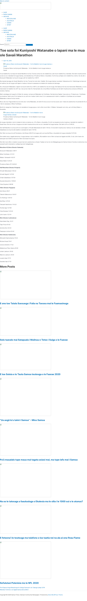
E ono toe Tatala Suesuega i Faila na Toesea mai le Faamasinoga (34, 303)
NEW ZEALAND (11, 18)
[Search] (29, 45)
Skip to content (4, 1)
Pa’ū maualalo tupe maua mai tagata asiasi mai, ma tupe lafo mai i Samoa (39, 459)
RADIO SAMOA (7, 14)
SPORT (9, 25)
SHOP (5, 12)
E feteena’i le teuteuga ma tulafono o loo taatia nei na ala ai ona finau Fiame (40, 537)
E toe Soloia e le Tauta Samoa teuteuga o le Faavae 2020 (30, 374)
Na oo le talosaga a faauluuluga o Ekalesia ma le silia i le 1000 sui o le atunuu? (41, 501)
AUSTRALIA (10, 21)
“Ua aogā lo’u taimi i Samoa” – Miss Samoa (22, 420)
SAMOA (9, 23)
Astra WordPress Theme (55, 595)
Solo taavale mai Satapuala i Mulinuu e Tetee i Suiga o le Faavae (34, 339)
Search (2, 44)
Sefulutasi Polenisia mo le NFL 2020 (19, 583)
